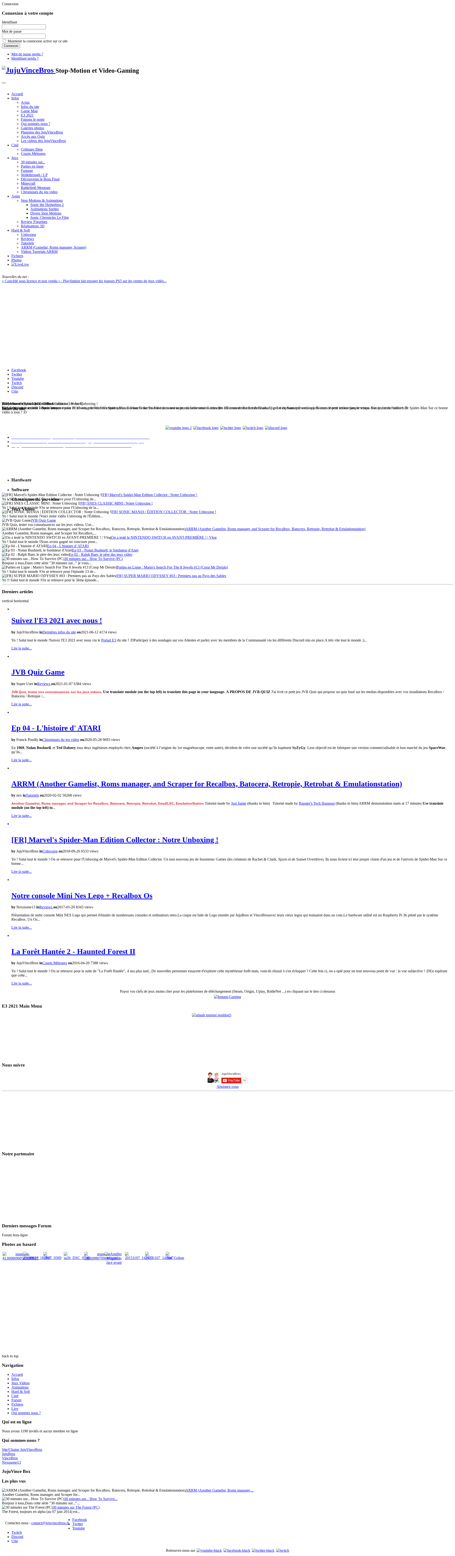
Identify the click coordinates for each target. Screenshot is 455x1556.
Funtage (27, 171)
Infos (15, 98)
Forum (16, 1400)
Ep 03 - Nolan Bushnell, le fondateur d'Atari (105, 550)
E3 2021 (27, 115)
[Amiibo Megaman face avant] (114, 1262)
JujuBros (8, 1454)
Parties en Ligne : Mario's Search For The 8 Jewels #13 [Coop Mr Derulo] (172, 567)
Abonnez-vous (228, 1087)
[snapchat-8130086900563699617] (21, 1258)
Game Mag (29, 111)
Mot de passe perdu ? (27, 54)
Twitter (16, 374)
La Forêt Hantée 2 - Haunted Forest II (73, 951)
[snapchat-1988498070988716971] (102, 1258)
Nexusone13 (11, 1462)
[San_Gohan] (175, 1258)
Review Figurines (34, 222)
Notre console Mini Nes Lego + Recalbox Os (81, 895)
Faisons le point (32, 119)
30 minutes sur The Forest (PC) (76, 1507)
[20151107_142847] (159, 1258)
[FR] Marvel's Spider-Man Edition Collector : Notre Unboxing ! (149, 495)
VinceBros (10, 1458)
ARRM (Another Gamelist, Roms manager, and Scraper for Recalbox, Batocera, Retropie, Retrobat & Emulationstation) (275, 529)
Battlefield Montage (35, 188)
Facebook (18, 370)
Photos (16, 260)
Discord (17, 387)
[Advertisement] (227, 1298)
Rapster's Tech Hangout (317, 803)
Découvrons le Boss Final (40, 179)
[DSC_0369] (52, 1258)
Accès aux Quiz (33, 137)
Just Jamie (238, 803)
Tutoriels (27, 243)
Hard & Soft (20, 230)
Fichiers (17, 256)
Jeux (14, 158)
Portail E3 (108, 640)
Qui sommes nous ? (35, 124)
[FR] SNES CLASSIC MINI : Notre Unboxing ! (116, 503)
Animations (20, 1387)
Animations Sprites (44, 209)
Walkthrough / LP (34, 175)
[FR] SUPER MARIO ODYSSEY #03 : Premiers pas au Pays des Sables (171, 576)
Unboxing (28, 235)
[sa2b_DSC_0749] (77, 1258)
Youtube (17, 379)
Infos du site (30, 107)
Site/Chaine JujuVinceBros (22, 1450)
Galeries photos (32, 128)
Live (14, 1409)
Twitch (16, 383)
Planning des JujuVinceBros (42, 132)
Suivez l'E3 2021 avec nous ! (56, 620)
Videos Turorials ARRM (39, 252)
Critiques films (32, 149)
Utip (14, 391)
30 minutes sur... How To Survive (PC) (93, 559)
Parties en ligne (32, 166)
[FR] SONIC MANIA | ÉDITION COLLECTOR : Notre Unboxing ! (163, 512)
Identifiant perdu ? (25, 58)
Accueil (17, 94)
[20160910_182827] (37, 1258)
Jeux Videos (20, 1383)
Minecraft (28, 183)
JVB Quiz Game (43, 520)
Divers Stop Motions (45, 213)
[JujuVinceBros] (28, 70)
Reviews (27, 239)
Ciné (14, 145)
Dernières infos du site (59, 632)
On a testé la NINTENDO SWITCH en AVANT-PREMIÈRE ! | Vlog (164, 537)
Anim (15, 196)
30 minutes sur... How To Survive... (91, 1499)
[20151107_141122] (139, 1258)
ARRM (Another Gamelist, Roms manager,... (220, 1490)
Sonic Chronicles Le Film (49, 217)
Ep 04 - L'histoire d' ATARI (68, 546)
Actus (25, 102)
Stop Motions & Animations (42, 200)
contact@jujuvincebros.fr (50, 1523)
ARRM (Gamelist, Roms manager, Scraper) (53, 247)
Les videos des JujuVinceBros (43, 141)
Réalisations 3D (33, 226)
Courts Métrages (33, 154)
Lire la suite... (21, 648)
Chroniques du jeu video (39, 192)
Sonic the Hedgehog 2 (47, 205)
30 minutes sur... (33, 162)
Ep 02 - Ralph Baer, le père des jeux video (100, 554)
